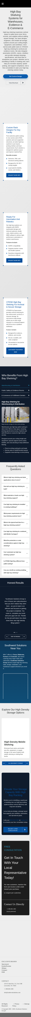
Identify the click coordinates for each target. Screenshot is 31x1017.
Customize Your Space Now (15, 351)
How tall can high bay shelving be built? (15, 488)
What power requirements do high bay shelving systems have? (15, 515)
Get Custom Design (15, 76)
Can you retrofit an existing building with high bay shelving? (15, 571)
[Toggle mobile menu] (3, 4)
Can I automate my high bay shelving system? (15, 553)
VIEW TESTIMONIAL (15, 636)
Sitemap (26, 1004)
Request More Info (14, 175)
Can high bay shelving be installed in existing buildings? (15, 506)
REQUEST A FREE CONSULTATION (13, 829)
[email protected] (11, 911)
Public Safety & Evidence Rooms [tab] (13, 390)
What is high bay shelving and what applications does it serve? (15, 479)
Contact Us (24, 820)
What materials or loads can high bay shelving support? (15, 497)
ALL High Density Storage (15, 763)
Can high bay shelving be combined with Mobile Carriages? (15, 533)
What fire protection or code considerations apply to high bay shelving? (15, 543)
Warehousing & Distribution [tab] (11, 385)
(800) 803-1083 (14, 820)
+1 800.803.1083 (11, 909)
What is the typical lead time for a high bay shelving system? (15, 524)
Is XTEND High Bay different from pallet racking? (15, 562)
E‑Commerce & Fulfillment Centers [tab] (13, 395)
